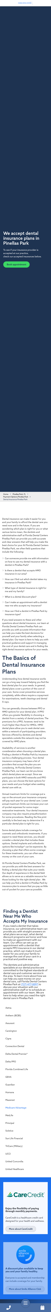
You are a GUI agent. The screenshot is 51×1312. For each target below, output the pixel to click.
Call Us (8, 1307)
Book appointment (16, 264)
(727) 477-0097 (30, 984)
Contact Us (42, 1307)
